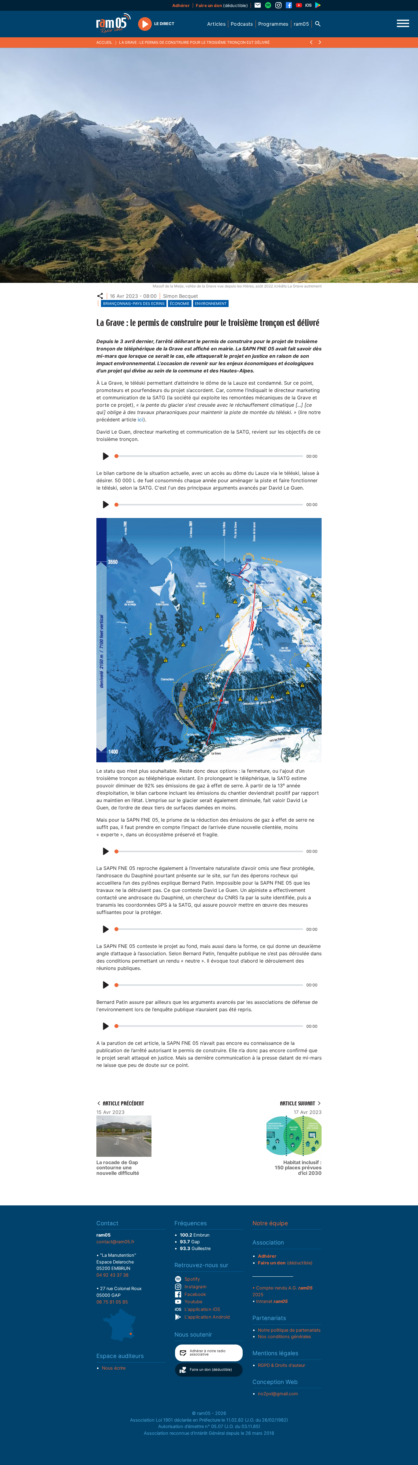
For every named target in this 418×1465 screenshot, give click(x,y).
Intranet (272, 1301)
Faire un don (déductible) (211, 1369)
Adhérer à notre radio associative (208, 1353)
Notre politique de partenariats (289, 1330)
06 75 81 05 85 (112, 1302)
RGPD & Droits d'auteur (281, 1365)
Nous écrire (113, 1368)
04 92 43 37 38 (112, 1275)
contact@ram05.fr (115, 1242)
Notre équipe (270, 1223)
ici (140, 419)
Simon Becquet (180, 296)
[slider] (208, 456)
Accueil (104, 42)
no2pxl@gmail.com (278, 1394)
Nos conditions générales (284, 1336)
